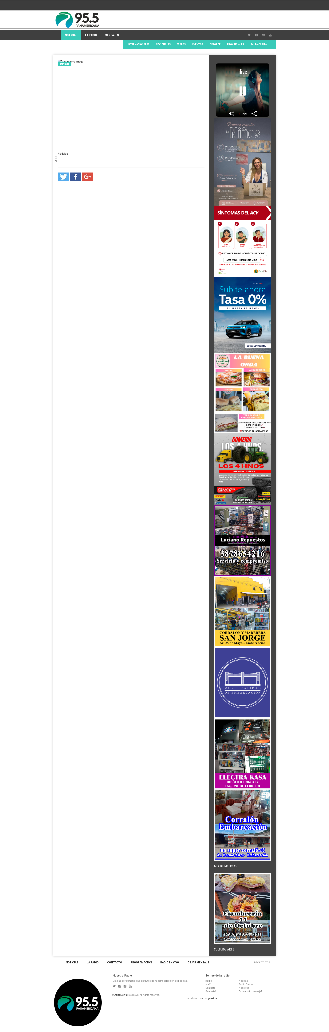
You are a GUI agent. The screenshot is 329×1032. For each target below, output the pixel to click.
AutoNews (120, 994)
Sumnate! (210, 991)
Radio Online (246, 984)
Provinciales (235, 44)
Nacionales (163, 44)
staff (208, 984)
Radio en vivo (169, 962)
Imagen (64, 64)
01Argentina (209, 998)
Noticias (71, 35)
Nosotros (244, 987)
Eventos (197, 44)
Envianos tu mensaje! (250, 991)
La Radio (91, 35)
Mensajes (112, 35)
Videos (181, 44)
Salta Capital (259, 44)
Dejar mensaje (198, 962)
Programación (141, 962)
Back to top (262, 962)
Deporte (215, 44)
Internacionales (138, 44)
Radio (208, 980)
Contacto (114, 962)
